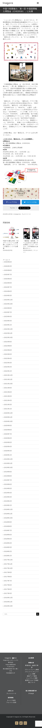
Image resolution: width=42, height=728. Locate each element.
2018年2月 (8, 551)
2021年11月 (8, 379)
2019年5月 (8, 488)
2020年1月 (8, 455)
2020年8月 (8, 430)
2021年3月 (8, 404)
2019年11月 (8, 463)
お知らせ (10, 690)
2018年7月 (8, 530)
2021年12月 (8, 375)
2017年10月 (8, 568)
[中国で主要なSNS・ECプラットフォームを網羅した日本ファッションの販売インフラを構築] (11, 233)
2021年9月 (8, 388)
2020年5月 (8, 442)
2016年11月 (8, 602)
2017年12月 (8, 560)
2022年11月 (8, 333)
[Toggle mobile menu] (38, 3)
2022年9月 (8, 341)
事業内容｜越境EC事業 (31, 666)
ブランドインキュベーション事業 (32, 673)
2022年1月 (8, 371)
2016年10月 (8, 606)
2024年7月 (8, 287)
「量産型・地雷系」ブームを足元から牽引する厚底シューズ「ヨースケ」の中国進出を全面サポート (30, 244)
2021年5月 (8, 396)
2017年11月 (8, 564)
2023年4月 (8, 316)
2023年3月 (8, 320)
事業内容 (31, 662)
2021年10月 (8, 383)
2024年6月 (8, 291)
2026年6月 (8, 262)
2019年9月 (8, 471)
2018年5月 (8, 539)
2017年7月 (8, 581)
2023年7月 (8, 312)
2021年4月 (8, 400)
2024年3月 (8, 295)
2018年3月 (8, 547)
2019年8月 (8, 476)
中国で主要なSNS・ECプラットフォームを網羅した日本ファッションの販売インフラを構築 (11, 244)
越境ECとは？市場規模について (31, 681)
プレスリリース (26, 214)
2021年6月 (8, 392)
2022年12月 (8, 329)
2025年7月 (8, 274)
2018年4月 (8, 543)
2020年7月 (8, 434)
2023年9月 (8, 308)
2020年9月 (8, 425)
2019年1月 (8, 505)
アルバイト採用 (11, 702)
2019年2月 (8, 501)
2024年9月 (8, 283)
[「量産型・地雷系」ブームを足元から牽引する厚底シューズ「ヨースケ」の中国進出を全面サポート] (31, 233)
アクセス (31, 693)
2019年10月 (8, 467)
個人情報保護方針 (31, 690)
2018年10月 (8, 518)
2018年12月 (8, 509)
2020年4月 (8, 446)
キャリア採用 (11, 700)
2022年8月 (8, 346)
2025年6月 (8, 279)
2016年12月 (8, 597)
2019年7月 (8, 480)
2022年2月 (8, 367)
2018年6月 (8, 534)
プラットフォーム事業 (32, 669)
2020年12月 (8, 413)
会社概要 (31, 658)
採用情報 (10, 697)
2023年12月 (8, 300)
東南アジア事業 (32, 676)
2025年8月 (8, 270)
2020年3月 (8, 451)
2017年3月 (8, 593)
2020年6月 (8, 438)
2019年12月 (8, 459)
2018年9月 (8, 522)
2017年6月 (8, 585)
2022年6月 (8, 350)
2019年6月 (8, 484)
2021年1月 (8, 409)
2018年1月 (8, 555)
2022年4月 (8, 358)
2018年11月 (8, 513)
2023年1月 (8, 325)
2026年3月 (8, 266)
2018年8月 (8, 526)
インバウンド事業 (31, 678)
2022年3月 (8, 362)
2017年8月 (8, 576)
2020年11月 (8, 417)
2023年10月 (8, 304)
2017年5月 (8, 589)
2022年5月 (8, 354)
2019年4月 (8, 492)
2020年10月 (8, 421)
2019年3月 (8, 497)
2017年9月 (8, 572)
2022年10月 (8, 337)
